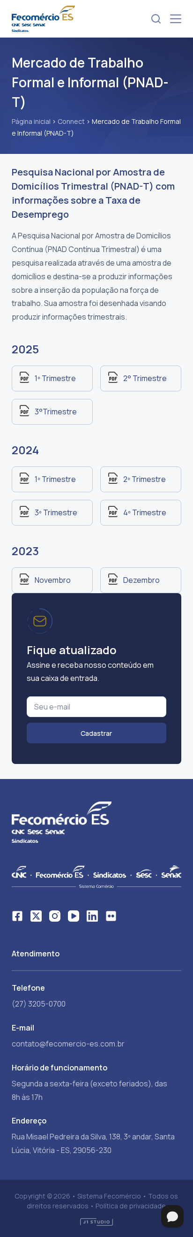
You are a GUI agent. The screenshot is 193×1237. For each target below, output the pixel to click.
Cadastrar (96, 733)
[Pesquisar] (156, 18)
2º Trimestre (144, 479)
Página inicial (31, 121)
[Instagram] (54, 916)
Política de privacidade (131, 1205)
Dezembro (141, 580)
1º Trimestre (55, 378)
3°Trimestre (56, 411)
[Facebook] (17, 916)
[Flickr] (111, 916)
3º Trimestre (56, 512)
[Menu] (175, 18)
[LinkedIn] (92, 916)
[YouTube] (73, 916)
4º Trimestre (144, 512)
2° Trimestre (145, 378)
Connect (71, 121)
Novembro (53, 580)
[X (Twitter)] (36, 916)
